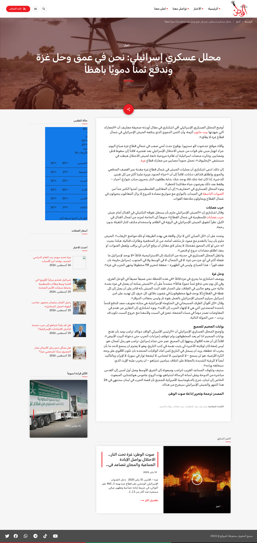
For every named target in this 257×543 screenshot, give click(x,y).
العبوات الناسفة (213, 194)
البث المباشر (18, 8)
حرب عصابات (215, 217)
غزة (143, 160)
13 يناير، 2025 (150, 472)
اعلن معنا (160, 8)
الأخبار (197, 8)
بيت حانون (201, 132)
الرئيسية (213, 8)
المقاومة (190, 406)
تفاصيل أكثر (149, 500)
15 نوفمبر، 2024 (73, 426)
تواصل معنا (180, 8)
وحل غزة (203, 406)
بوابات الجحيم (166, 406)
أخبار (238, 21)
